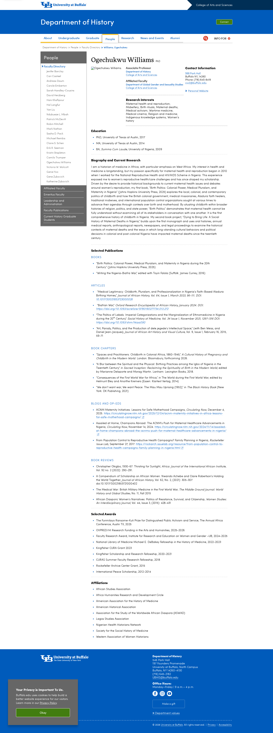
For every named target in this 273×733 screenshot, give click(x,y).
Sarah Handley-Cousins (60, 90)
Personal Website (198, 91)
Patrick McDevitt (56, 119)
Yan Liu (51, 110)
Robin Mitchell (55, 124)
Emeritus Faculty (54, 194)
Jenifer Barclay (55, 71)
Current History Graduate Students (60, 218)
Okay (43, 712)
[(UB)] (116, 5)
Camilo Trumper (56, 157)
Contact (224, 22)
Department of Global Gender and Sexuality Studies (154, 84)
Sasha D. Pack (55, 133)
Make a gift (168, 704)
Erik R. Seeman (55, 148)
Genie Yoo (52, 172)
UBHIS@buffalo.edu (165, 677)
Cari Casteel (54, 76)
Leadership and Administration (54, 202)
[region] (43, 702)
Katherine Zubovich (58, 181)
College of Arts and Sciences (214, 5)
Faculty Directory (91, 47)
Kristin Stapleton (56, 153)
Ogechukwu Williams (59, 162)
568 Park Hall (193, 73)
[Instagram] (162, 693)
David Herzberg (56, 95)
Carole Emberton (57, 86)
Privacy (212, 725)
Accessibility (225, 725)
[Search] (205, 38)
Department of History (77, 22)
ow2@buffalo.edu (195, 83)
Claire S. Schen (55, 143)
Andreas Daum (55, 81)
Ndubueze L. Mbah (57, 114)
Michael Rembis (56, 138)
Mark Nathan (54, 129)
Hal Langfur (53, 105)
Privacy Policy (48, 703)
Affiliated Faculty (54, 188)
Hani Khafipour (55, 100)
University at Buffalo (172, 725)
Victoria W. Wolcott (58, 167)
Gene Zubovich (55, 177)
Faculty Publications (56, 210)
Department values (166, 713)
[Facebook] (155, 693)
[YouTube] (169, 693)
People (74, 47)
